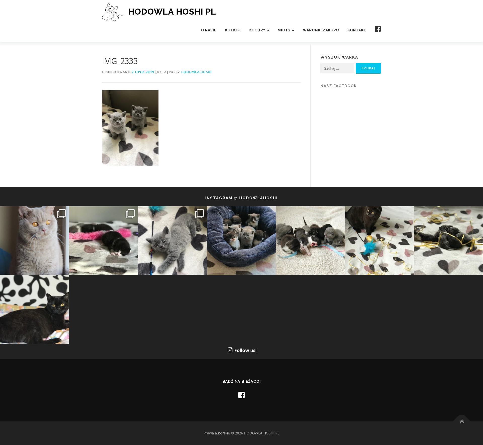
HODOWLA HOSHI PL (172, 12)
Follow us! (245, 350)
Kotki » (233, 30)
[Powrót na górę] (462, 421)
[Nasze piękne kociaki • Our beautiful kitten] (448, 240)
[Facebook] (376, 30)
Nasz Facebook (338, 86)
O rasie (209, 30)
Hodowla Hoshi (196, 72)
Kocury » (259, 30)
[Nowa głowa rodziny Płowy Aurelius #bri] (34, 240)
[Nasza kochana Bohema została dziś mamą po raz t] (34, 309)
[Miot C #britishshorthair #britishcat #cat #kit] (310, 240)
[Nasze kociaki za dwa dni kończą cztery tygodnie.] (241, 240)
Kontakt (357, 30)
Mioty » (286, 30)
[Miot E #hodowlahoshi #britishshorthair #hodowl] (103, 240)
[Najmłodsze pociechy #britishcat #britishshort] (172, 240)
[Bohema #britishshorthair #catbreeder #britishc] (379, 240)
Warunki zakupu (321, 30)
